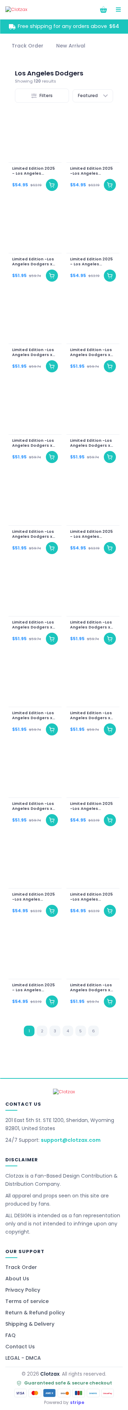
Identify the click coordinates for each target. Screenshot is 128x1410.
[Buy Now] (52, 185)
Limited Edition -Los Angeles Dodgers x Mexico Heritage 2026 (33, 806)
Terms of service (27, 1301)
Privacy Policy (22, 1289)
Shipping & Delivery (29, 1323)
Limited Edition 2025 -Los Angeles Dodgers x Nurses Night (33, 897)
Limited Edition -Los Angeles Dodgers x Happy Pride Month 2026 (91, 625)
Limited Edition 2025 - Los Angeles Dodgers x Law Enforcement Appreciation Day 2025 (33, 988)
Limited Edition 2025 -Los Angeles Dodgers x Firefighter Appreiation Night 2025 (93, 897)
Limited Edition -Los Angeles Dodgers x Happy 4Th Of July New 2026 (33, 352)
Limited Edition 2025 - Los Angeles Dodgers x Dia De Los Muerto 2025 (34, 171)
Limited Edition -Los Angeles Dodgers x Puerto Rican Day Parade (33, 625)
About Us (17, 1278)
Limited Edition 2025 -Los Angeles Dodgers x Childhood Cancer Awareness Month (92, 806)
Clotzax (49, 1374)
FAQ (10, 1335)
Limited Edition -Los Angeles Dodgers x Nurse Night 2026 (33, 534)
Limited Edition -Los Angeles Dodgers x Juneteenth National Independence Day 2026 (34, 262)
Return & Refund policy (35, 1312)
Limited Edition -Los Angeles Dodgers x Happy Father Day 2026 (91, 716)
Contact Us (20, 1346)
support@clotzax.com (71, 1140)
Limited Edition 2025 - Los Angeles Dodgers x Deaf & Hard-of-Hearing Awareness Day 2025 (92, 262)
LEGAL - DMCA (23, 1357)
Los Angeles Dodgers (49, 73)
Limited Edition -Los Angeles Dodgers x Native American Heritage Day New (91, 352)
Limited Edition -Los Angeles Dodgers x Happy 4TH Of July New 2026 (33, 716)
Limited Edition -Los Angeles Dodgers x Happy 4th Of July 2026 (91, 988)
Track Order (21, 1267)
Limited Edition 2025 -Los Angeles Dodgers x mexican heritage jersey (91, 171)
